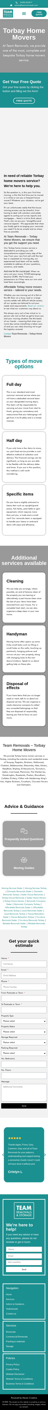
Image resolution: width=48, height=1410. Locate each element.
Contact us (11, 1314)
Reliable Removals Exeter (14, 923)
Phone (4, 981)
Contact (7, 334)
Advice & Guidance (15, 1304)
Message (5, 1081)
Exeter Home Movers (36, 897)
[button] (24, 13)
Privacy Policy (12, 1364)
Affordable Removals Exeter (18, 907)
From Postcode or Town (12, 993)
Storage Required (9, 1037)
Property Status (8, 1026)
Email (4, 970)
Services (10, 1299)
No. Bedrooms (8, 1059)
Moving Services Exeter (12, 888)
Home (9, 1294)
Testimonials (12, 1309)
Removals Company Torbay (27, 904)
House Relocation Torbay (22, 917)
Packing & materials (15, 1341)
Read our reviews (36, 306)
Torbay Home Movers (14, 901)
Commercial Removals (17, 1337)
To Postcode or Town (11, 1004)
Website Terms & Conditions (19, 1379)
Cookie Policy (12, 1369)
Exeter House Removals (32, 894)
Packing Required (9, 1048)
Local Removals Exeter (32, 910)
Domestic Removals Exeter (19, 891)
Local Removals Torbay (14, 914)
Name (4, 958)
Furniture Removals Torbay (31, 920)
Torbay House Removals (13, 897)
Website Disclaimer (15, 1374)
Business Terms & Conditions (20, 1384)
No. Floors (6, 1070)
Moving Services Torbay (36, 888)
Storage (9, 1346)
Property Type (7, 1016)
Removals (11, 1332)
